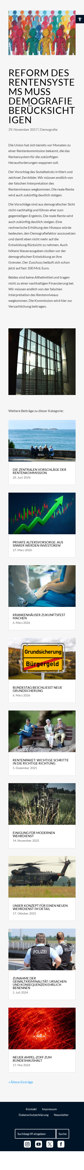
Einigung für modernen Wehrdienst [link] (34, 834)
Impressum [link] (49, 1109)
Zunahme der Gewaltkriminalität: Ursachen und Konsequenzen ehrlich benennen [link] (40, 983)
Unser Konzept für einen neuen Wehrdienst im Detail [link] (40, 907)
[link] (80, 19)
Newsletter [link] (61, 1115)
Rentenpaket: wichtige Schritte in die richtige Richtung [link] (41, 761)
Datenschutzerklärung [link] (33, 1115)
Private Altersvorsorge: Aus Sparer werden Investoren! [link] (38, 543)
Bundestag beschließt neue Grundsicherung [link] (37, 689)
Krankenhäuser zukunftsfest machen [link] (39, 616)
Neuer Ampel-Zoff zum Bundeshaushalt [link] (32, 1058)
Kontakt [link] (31, 1109)
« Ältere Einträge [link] (20, 1082)
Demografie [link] (49, 129)
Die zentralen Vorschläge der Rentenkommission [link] (39, 471)
